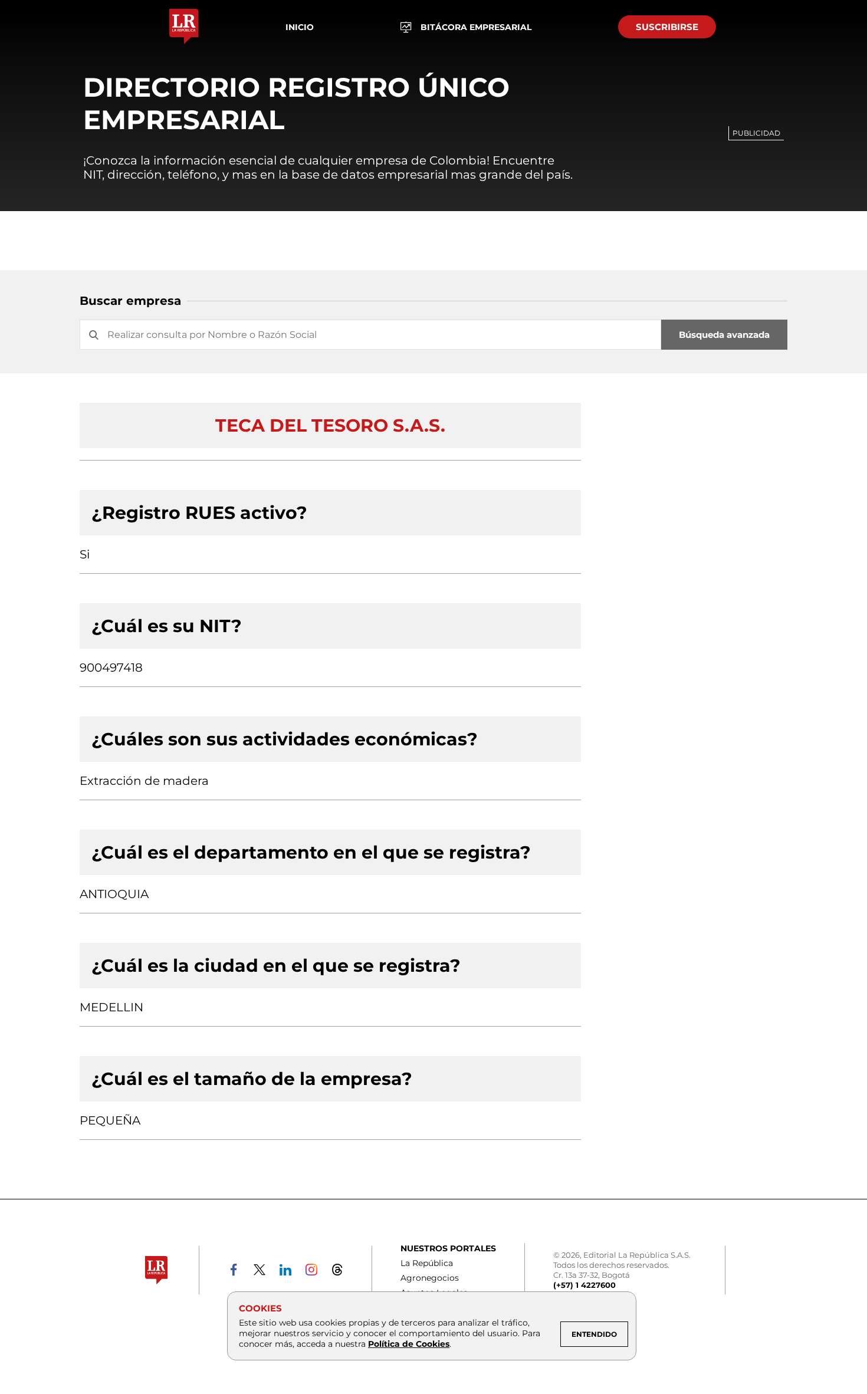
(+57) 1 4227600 (584, 1285)
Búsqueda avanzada (724, 334)
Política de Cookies (408, 1344)
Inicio (299, 27)
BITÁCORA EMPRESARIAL (476, 27)
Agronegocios (429, 1278)
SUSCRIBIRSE (667, 26)
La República (426, 1263)
